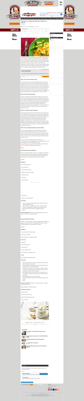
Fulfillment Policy (60, 392)
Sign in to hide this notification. (44, 69)
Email (41, 384)
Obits (33, 18)
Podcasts (58, 12)
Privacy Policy (55, 392)
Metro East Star (40, 393)
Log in (40, 15)
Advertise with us (43, 12)
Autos (54, 18)
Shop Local (46, 18)
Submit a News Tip (30, 382)
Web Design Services (40, 392)
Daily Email (49, 12)
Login (39, 384)
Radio (62, 12)
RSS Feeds (50, 392)
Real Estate (57, 18)
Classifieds (50, 18)
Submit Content (54, 12)
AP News (42, 18)
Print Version (24, 382)
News (28, 18)
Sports (30, 18)
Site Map (48, 392)
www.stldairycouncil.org (25, 141)
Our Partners (36, 392)
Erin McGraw (23, 24)
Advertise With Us (27, 392)
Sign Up (44, 15)
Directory (61, 18)
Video (25, 18)
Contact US (44, 392)
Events (36, 18)
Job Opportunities (32, 392)
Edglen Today (44, 393)
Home (22, 18)
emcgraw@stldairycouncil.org (26, 143)
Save (37, 26)
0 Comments (33, 26)
